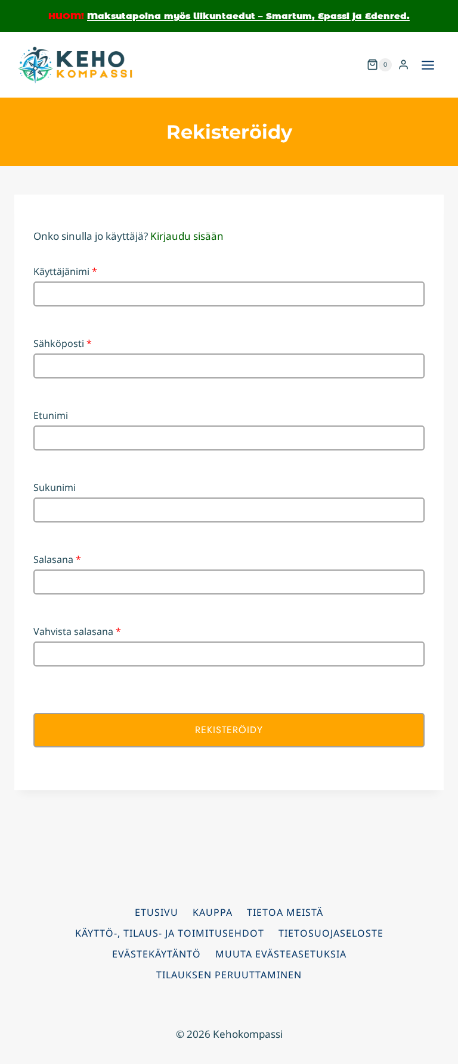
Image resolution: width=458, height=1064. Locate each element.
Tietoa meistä (285, 912)
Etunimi (50, 415)
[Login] (403, 65)
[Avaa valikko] (427, 65)
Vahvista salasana (77, 631)
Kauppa (213, 912)
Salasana (57, 559)
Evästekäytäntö (156, 953)
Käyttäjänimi (65, 271)
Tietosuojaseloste (330, 933)
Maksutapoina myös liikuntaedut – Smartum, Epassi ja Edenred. (248, 15)
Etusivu (156, 912)
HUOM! (66, 15)
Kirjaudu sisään (187, 236)
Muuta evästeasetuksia (280, 953)
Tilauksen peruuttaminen (229, 974)
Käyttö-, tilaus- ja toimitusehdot (169, 933)
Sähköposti (62, 343)
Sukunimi (54, 487)
